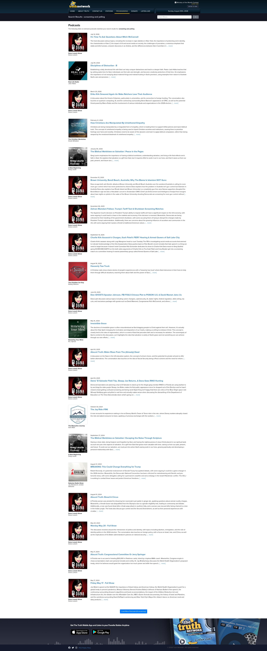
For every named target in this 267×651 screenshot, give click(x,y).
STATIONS (109, 11)
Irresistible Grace (98, 323)
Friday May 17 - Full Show (102, 583)
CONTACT (97, 11)
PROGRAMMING (122, 11)
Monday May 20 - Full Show (103, 525)
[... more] (169, 46)
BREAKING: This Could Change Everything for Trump (116, 467)
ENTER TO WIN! (192, 6)
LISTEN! (145, 11)
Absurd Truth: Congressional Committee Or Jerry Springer (118, 554)
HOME (72, 11)
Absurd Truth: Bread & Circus (104, 497)
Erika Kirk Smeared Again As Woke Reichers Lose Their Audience (121, 94)
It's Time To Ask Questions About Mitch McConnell (114, 37)
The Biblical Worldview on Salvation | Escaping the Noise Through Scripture (126, 438)
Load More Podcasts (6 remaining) (133, 611)
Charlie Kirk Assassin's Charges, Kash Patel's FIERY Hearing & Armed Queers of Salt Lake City (135, 237)
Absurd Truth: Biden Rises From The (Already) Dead (115, 352)
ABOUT (83, 11)
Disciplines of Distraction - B (104, 65)
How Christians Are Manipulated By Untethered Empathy (118, 123)
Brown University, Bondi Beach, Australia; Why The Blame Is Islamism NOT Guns (128, 180)
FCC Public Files (85, 648)
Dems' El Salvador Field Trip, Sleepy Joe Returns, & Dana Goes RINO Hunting (127, 381)
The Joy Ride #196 (99, 409)
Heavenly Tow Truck (100, 266)
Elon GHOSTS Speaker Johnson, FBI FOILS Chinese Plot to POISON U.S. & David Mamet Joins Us (136, 295)
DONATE (134, 11)
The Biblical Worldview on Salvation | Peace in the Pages (117, 151)
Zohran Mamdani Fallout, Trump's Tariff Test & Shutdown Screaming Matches (127, 209)
